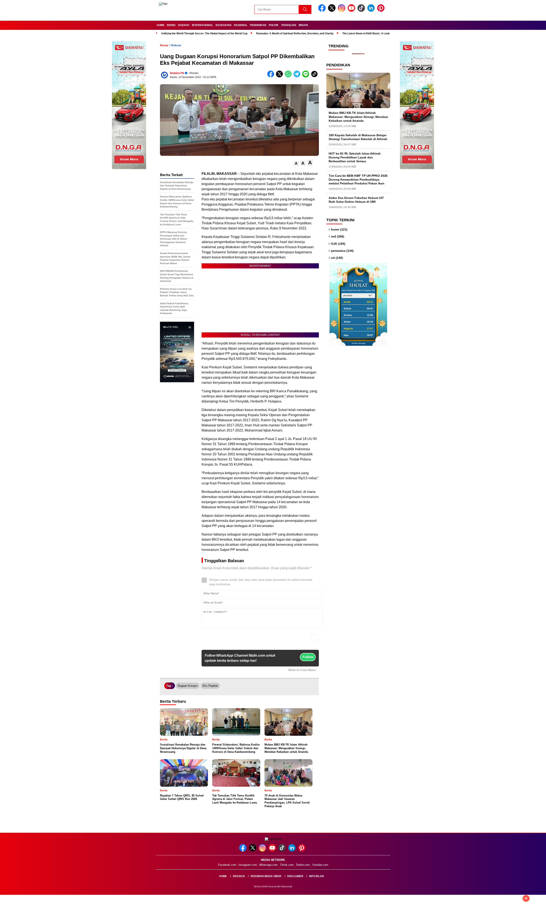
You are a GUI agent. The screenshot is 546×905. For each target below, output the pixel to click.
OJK (338, 243)
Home (160, 25)
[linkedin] (371, 10)
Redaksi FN (177, 73)
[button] (296, 163)
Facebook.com (227, 864)
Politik (274, 25)
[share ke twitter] (280, 76)
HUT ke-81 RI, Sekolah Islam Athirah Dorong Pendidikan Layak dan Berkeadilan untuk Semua (355, 157)
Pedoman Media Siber (266, 876)
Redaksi (239, 876)
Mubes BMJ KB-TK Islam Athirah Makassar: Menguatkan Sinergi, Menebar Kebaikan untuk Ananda (358, 116)
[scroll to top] (526, 898)
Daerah (183, 25)
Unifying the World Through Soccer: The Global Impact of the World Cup (204, 33)
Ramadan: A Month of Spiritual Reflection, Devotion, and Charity (295, 33)
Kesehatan (223, 25)
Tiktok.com (287, 864)
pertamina (342, 250)
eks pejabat (210, 685)
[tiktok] (361, 10)
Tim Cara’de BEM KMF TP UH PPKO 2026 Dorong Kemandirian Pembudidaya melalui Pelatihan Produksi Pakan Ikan (358, 179)
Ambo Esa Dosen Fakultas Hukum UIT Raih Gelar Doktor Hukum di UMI (356, 199)
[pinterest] (381, 10)
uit (337, 257)
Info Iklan (316, 876)
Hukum (176, 45)
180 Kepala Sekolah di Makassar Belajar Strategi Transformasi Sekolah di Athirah (358, 137)
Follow (307, 657)
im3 (337, 236)
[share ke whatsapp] (289, 76)
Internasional (202, 25)
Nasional (240, 25)
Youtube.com (320, 864)
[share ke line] (306, 76)
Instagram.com (247, 864)
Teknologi (288, 25)
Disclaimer (295, 876)
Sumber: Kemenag (358, 343)
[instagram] (342, 10)
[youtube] (352, 10)
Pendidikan (258, 25)
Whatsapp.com (268, 864)
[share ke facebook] (271, 76)
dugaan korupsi (187, 685)
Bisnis (171, 25)
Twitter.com (303, 864)
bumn (339, 229)
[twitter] (332, 10)
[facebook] (322, 10)
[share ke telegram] (297, 76)
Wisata (303, 25)
